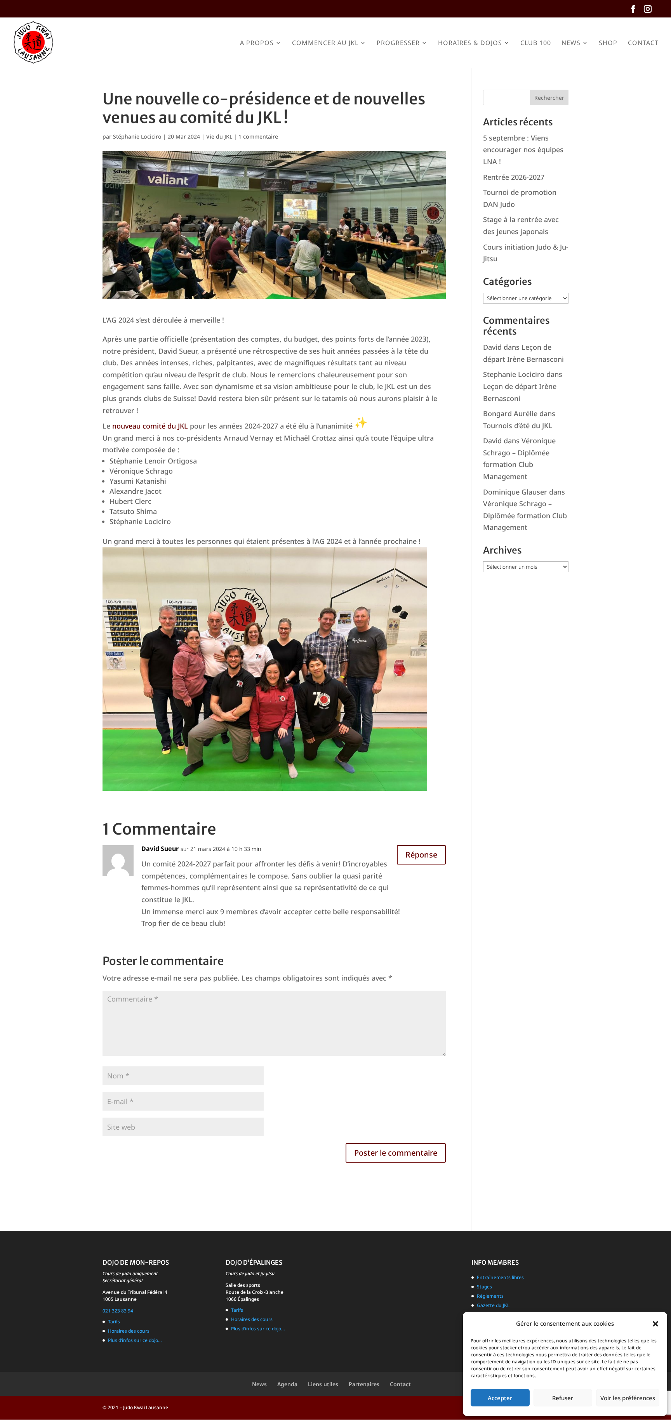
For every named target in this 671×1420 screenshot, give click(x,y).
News (571, 43)
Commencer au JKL (325, 43)
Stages (484, 1286)
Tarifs (114, 1321)
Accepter (500, 1398)
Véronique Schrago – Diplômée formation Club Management (525, 515)
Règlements (490, 1296)
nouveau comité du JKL (150, 426)
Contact (643, 43)
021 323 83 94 (118, 1310)
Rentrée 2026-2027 (513, 177)
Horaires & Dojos (470, 43)
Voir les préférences (627, 1398)
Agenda (287, 1384)
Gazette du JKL (493, 1305)
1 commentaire (258, 136)
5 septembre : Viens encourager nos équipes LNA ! (523, 149)
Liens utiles (323, 1384)
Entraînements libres (500, 1277)
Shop (608, 43)
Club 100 (535, 43)
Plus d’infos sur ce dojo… (135, 1340)
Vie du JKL (219, 136)
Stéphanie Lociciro (137, 136)
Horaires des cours (128, 1331)
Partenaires (364, 1384)
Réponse (421, 854)
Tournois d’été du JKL (517, 425)
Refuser (562, 1398)
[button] (655, 1324)
